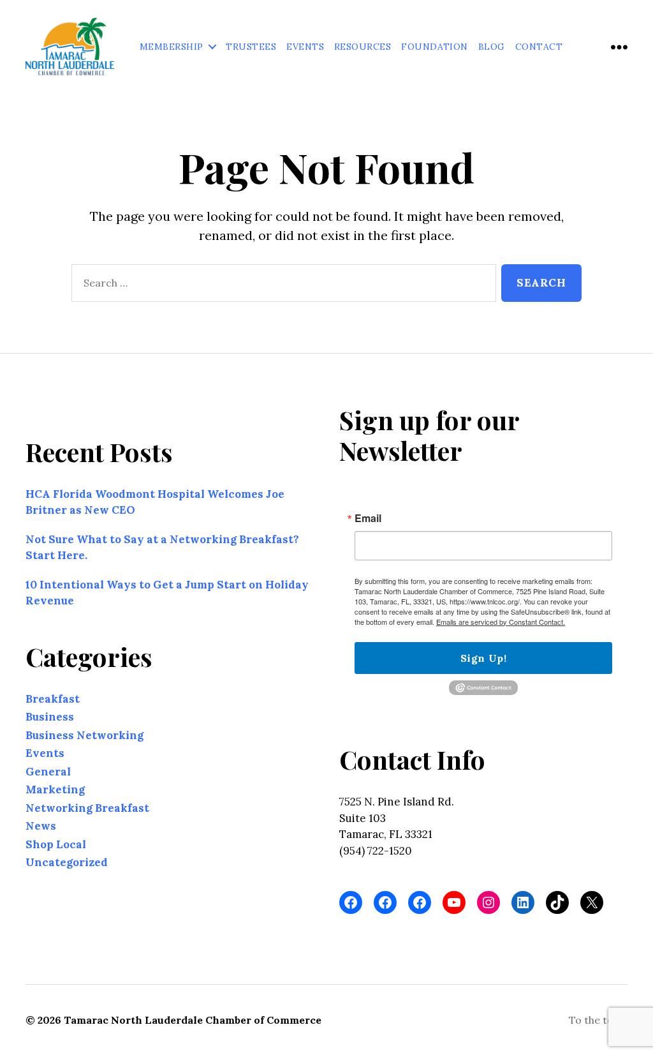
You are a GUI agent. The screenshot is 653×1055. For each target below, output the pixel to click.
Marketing (55, 789)
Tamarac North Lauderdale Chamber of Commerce (192, 1020)
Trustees (251, 46)
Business (50, 717)
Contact (538, 46)
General (48, 772)
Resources (362, 46)
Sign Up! (483, 658)
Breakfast (53, 699)
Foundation (434, 46)
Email (368, 518)
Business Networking (84, 735)
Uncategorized (67, 862)
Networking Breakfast (87, 808)
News (41, 826)
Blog (491, 46)
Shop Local (56, 844)
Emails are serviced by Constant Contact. (500, 622)
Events (305, 46)
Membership (171, 46)
